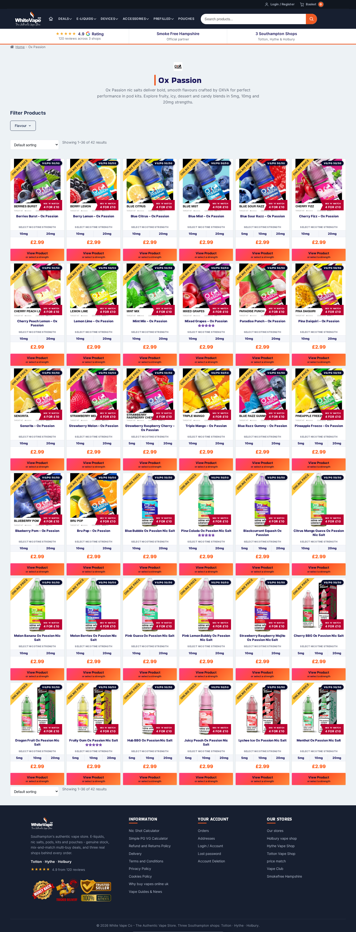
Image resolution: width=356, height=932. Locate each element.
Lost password (209, 853)
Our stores (275, 831)
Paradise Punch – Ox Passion (262, 321)
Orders (203, 831)
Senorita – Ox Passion (37, 426)
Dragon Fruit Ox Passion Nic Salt (37, 742)
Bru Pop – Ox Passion (93, 531)
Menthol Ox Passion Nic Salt (319, 740)
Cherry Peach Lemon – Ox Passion (37, 323)
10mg (24, 233)
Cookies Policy (140, 876)
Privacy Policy (140, 868)
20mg (50, 233)
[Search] (311, 19)
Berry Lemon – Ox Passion (93, 216)
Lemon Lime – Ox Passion (93, 321)
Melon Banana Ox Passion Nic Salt (37, 638)
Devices (108, 19)
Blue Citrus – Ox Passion (150, 216)
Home (20, 47)
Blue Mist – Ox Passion (206, 216)
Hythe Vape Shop (281, 846)
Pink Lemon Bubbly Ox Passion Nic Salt (206, 638)
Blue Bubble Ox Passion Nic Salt (150, 531)
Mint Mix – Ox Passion (150, 321)
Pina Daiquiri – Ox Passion (318, 321)
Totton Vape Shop (281, 853)
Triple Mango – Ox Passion (206, 426)
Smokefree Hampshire (284, 876)
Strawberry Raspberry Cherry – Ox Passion (150, 428)
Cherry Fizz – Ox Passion (318, 216)
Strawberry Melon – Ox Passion (93, 426)
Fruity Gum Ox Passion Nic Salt (93, 740)
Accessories (134, 19)
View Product (37, 254)
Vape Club (275, 868)
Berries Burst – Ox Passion (37, 216)
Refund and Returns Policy (150, 846)
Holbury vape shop (282, 838)
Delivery (135, 853)
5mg (244, 233)
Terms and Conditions (146, 861)
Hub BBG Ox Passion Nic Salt (149, 740)
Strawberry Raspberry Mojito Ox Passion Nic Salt (262, 638)
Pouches (186, 19)
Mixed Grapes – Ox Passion (206, 321)
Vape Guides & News (145, 891)
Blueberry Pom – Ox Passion (37, 531)
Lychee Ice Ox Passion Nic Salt (262, 740)
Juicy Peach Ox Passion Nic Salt (206, 742)
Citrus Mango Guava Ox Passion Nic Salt (319, 533)
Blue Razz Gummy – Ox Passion (262, 426)
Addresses (206, 838)
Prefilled (162, 19)
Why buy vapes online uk (149, 884)
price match (276, 861)
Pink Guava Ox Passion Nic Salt (149, 636)
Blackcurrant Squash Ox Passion (262, 533)
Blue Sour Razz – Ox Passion (262, 216)
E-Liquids (85, 19)
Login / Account (210, 846)
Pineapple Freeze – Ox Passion (319, 426)
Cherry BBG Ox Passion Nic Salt (319, 636)
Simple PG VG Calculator (148, 838)
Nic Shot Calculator (144, 831)
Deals (63, 19)
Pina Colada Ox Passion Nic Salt (206, 531)
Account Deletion (211, 861)
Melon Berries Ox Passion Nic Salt (93, 638)
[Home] (50, 18)
